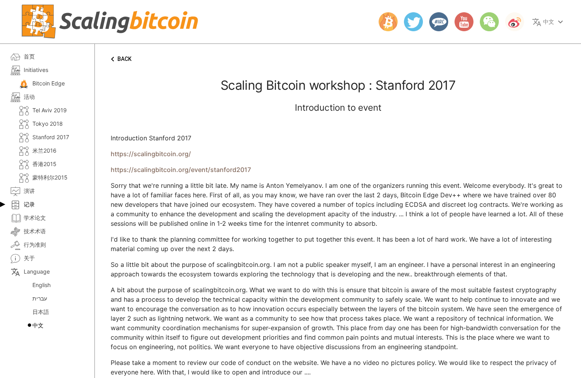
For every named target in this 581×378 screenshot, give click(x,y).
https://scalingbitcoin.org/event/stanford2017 (181, 170)
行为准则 (35, 244)
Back (120, 59)
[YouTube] (460, 21)
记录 (29, 204)
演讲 (29, 190)
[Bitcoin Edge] (385, 21)
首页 (29, 56)
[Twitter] (410, 21)
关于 (29, 258)
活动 (29, 96)
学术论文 (35, 217)
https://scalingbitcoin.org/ (151, 154)
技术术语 (35, 231)
